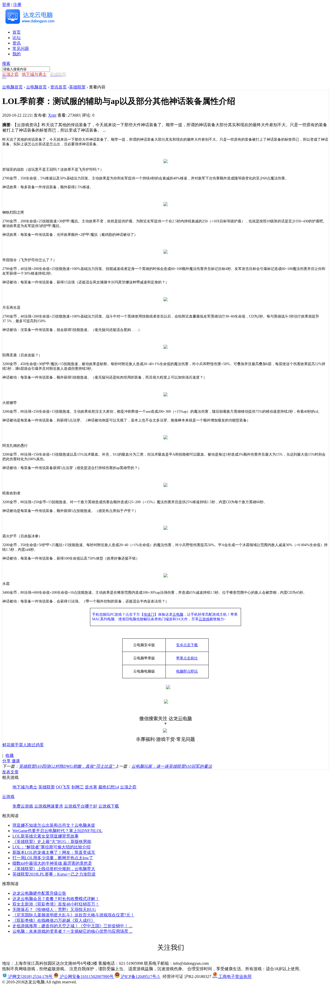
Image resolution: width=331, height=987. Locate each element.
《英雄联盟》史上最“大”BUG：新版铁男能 (51, 841)
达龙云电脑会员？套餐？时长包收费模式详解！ (55, 898)
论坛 (16, 37)
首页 (16, 32)
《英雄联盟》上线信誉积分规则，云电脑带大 (53, 869)
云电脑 (177, 614)
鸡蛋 (39, 745)
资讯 (16, 43)
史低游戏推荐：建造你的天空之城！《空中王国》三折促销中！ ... (72, 926)
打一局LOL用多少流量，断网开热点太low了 (52, 858)
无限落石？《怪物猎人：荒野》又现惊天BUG (54, 909)
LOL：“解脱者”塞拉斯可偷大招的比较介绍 (51, 847)
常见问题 (20, 48)
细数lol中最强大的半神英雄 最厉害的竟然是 (52, 863)
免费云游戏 (22, 806)
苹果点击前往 (187, 658)
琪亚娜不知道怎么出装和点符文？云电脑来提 (53, 825)
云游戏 (204, 619)
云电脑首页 (12, 87)
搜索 (6, 63)
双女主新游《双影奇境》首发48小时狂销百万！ (55, 904)
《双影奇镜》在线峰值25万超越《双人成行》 (53, 920)
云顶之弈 (128, 787)
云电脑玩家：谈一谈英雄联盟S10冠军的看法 (171, 766)
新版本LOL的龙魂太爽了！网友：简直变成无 (53, 852)
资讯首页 (58, 87)
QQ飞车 (63, 787)
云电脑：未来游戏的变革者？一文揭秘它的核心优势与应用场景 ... (72, 931)
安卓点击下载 (187, 645)
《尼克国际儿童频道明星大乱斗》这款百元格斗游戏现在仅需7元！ (73, 915)
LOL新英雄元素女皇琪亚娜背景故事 (45, 836)
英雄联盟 (77, 87)
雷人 (23, 745)
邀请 (16, 761)
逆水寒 (91, 787)
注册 (17, 4)
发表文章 (10, 772)
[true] (4, 78)
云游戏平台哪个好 (80, 806)
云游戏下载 (108, 806)
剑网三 (77, 787)
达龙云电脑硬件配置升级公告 (39, 893)
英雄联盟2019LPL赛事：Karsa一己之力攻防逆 (54, 874)
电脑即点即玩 (187, 671)
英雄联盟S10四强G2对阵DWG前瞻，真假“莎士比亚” (67, 766)
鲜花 (6, 745)
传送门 (149, 614)
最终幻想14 (108, 787)
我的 (16, 54)
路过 (31, 745)
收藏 (9, 755)
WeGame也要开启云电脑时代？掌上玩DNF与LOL (57, 830)
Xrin (52, 115)
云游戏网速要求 (48, 806)
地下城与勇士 (24, 787)
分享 (6, 761)
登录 (6, 4)
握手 (15, 745)
